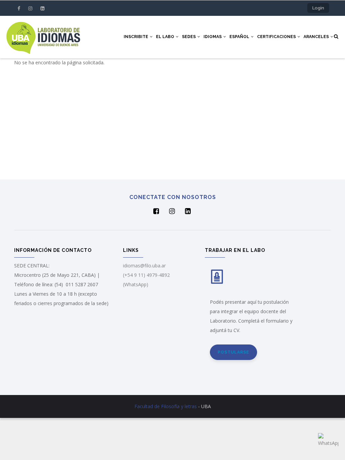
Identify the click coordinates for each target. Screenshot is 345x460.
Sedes (189, 36)
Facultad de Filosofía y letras (165, 406)
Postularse (233, 352)
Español (239, 36)
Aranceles (317, 36)
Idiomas (213, 36)
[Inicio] (43, 37)
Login (318, 7)
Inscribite (136, 36)
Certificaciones (277, 36)
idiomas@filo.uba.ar (144, 265)
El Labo (165, 36)
